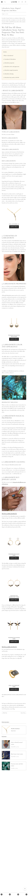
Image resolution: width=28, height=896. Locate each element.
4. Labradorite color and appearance (11, 66)
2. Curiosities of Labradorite (9, 59)
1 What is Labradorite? (8, 55)
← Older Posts (4, 712)
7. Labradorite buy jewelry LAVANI (11, 77)
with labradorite (9, 513)
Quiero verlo (14, 226)
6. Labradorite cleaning (8, 74)
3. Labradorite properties (8, 63)
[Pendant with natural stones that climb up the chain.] (14, 117)
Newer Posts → (23, 712)
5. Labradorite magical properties (10, 70)
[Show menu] (2, 2)
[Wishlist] (19, 2)
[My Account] (23, 2)
